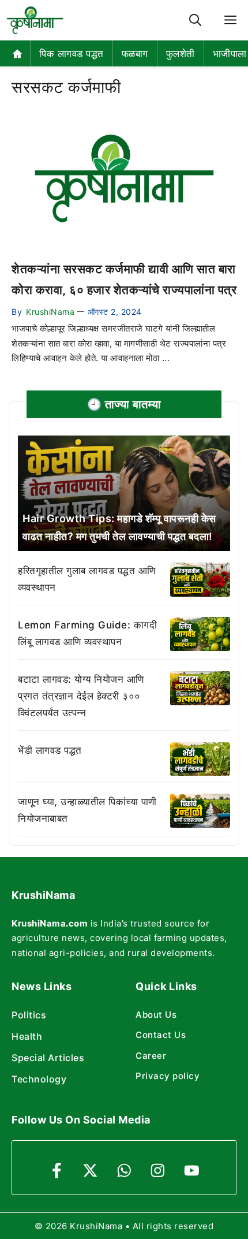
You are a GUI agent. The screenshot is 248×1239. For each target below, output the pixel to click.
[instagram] (157, 1170)
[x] (90, 1170)
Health (27, 1036)
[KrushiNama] (35, 20)
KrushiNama (50, 312)
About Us (156, 1014)
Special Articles (48, 1057)
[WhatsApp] (124, 1170)
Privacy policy (168, 1075)
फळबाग (135, 53)
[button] (195, 20)
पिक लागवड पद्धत (71, 53)
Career (151, 1055)
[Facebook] (56, 1170)
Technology (39, 1079)
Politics (29, 1015)
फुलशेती (180, 53)
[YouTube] (191, 1170)
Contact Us (161, 1034)
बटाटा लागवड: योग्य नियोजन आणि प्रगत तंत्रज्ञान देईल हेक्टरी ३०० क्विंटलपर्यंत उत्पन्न (81, 696)
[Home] (18, 53)
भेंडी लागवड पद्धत (50, 750)
